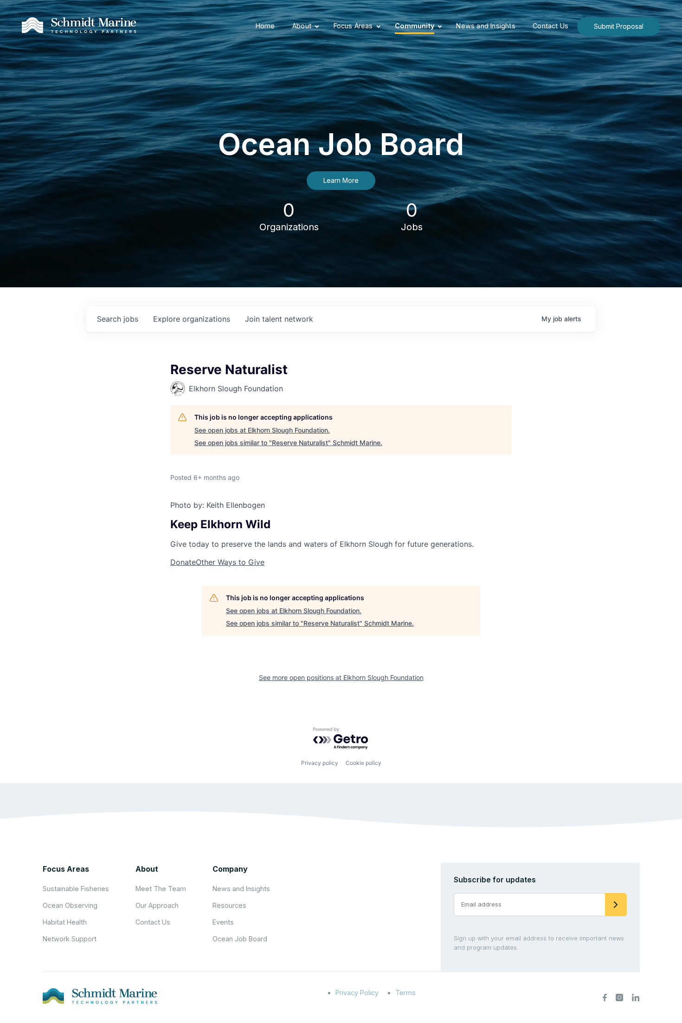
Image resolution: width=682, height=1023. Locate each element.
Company (230, 869)
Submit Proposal (618, 26)
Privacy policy (319, 762)
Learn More (341, 180)
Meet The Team (160, 889)
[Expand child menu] (317, 26)
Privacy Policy (357, 993)
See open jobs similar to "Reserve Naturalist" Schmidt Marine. (288, 443)
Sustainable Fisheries (76, 889)
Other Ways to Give (230, 562)
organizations (191, 319)
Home (265, 26)
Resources (229, 905)
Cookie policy (363, 762)
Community (414, 26)
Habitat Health (65, 922)
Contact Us (550, 26)
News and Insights (485, 26)
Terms (405, 993)
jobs (117, 319)
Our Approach (157, 905)
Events (223, 922)
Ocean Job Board (239, 939)
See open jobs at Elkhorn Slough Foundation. (262, 430)
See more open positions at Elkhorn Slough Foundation (341, 677)
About (301, 26)
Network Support (70, 939)
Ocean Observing (70, 905)
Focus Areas (353, 26)
